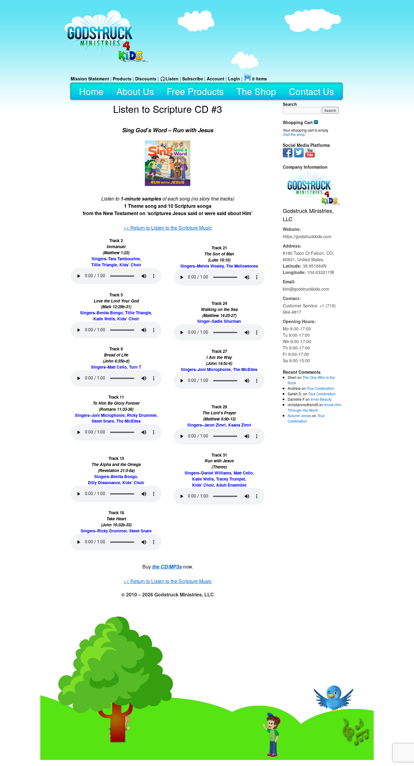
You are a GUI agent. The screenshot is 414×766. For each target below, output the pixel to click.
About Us (135, 91)
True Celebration (320, 388)
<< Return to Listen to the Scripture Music (168, 227)
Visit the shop (294, 134)
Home (91, 91)
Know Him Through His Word (314, 407)
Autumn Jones (299, 415)
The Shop (256, 91)
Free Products (195, 91)
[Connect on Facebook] (287, 155)
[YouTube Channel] (310, 155)
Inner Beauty (321, 399)
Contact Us (311, 91)
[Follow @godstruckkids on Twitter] (299, 155)
